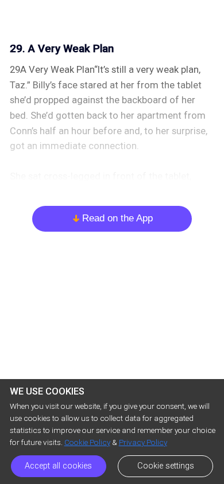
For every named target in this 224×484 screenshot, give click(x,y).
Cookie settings (165, 466)
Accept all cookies (58, 466)
